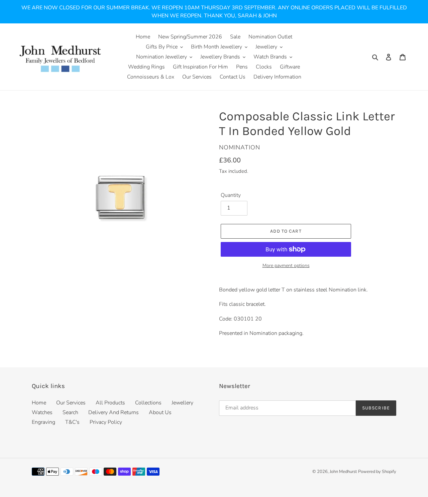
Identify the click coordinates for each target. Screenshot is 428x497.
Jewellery (182, 402)
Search (70, 412)
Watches (42, 412)
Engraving (43, 422)
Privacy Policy (106, 422)
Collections (148, 402)
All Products (110, 402)
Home (39, 402)
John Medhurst (343, 472)
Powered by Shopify (377, 472)
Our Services (71, 402)
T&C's (72, 422)
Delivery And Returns (113, 412)
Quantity (231, 195)
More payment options (286, 265)
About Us (160, 412)
